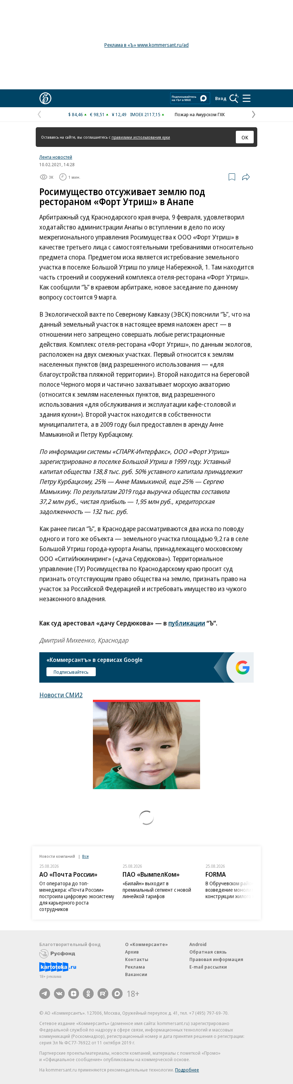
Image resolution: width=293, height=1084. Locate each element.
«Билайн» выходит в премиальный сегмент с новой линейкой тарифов (157, 890)
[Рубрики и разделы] (246, 98)
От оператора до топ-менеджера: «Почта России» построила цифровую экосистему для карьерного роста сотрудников (76, 896)
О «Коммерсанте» (146, 944)
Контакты (136, 959)
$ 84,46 (75, 114)
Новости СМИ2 (61, 695)
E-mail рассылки (208, 967)
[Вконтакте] (59, 993)
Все (85, 856)
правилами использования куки (140, 137)
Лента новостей (55, 157)
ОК (245, 137)
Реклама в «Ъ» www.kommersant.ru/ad (146, 44)
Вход (221, 98)
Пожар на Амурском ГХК (200, 114)
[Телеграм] (44, 993)
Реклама (135, 967)
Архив (132, 952)
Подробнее (187, 1069)
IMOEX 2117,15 (145, 114)
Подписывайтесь (71, 672)
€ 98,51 (97, 114)
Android (198, 944)
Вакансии (136, 974)
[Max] (117, 993)
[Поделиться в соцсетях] (246, 177)
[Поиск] (234, 98)
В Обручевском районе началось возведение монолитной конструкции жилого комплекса (242, 890)
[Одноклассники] (88, 993)
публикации (186, 623)
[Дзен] (73, 993)
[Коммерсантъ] (45, 98)
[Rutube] (103, 993)
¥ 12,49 (119, 114)
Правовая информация (216, 959)
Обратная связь (208, 952)
